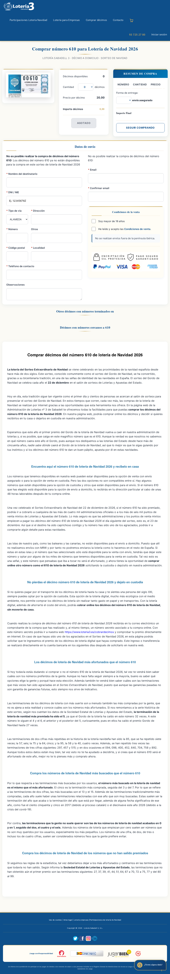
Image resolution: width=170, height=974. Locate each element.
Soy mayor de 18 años (111, 221)
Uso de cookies (55, 920)
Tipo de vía (14, 210)
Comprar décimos (96, 20)
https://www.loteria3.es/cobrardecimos (89, 632)
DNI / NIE (12, 192)
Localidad (38, 247)
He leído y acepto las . (124, 229)
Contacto (118, 20)
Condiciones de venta (137, 229)
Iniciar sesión (159, 34)
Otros (34, 229)
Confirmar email (98, 188)
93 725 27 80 (137, 34)
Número (12, 229)
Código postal (15, 247)
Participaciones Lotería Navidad (28, 20)
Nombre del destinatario (21, 173)
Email (92, 169)
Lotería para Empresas (66, 20)
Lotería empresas (81, 920)
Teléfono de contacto (20, 266)
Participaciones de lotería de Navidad (105, 920)
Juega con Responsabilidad (41, 953)
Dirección (38, 210)
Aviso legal (67, 920)
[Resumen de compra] (131, 20)
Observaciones (15, 284)
